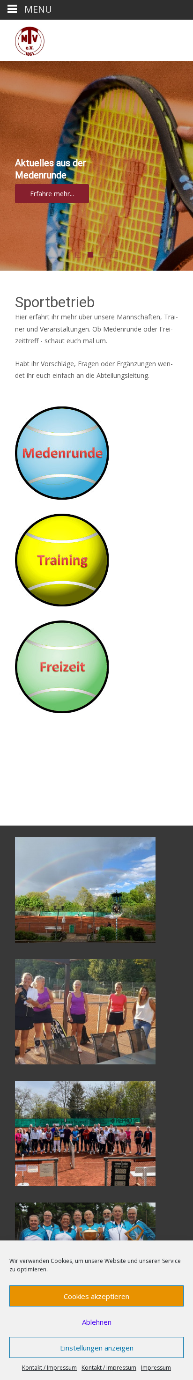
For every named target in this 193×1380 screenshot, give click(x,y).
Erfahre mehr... (52, 193)
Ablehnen (96, 1322)
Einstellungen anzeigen (97, 1347)
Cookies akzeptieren (96, 1296)
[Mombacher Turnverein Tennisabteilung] (22, 38)
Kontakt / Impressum (49, 1368)
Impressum (156, 1368)
